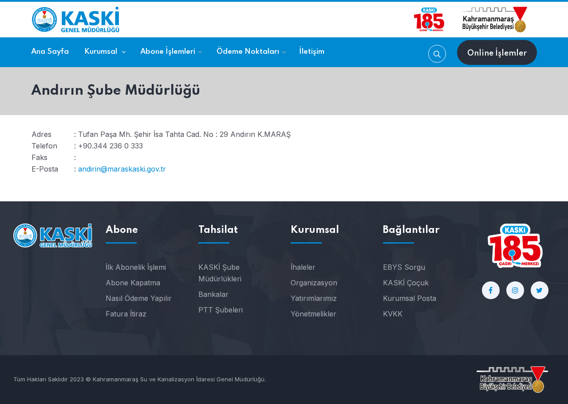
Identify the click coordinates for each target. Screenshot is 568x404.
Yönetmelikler (313, 313)
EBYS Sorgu (404, 267)
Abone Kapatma (133, 282)
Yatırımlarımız (314, 298)
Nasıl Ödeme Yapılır (139, 298)
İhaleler (303, 267)
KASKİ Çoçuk (406, 282)
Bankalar (213, 294)
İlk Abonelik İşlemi (136, 267)
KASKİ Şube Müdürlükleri (219, 273)
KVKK (392, 313)
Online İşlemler (497, 53)
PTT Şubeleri (220, 309)
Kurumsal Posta (409, 298)
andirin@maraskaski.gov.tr (122, 168)
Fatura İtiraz (126, 313)
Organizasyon (314, 282)
